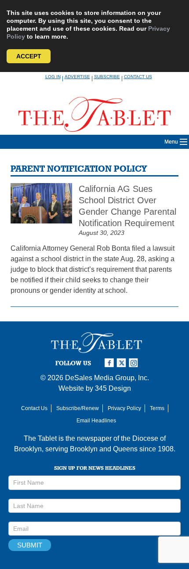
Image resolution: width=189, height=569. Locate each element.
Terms (157, 408)
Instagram (135, 363)
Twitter (122, 363)
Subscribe (107, 76)
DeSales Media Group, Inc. (107, 378)
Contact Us (138, 76)
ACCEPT (28, 56)
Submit (29, 545)
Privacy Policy (124, 408)
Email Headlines (96, 421)
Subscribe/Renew (77, 408)
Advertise (77, 76)
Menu (171, 142)
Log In (53, 76)
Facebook (110, 363)
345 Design (113, 388)
